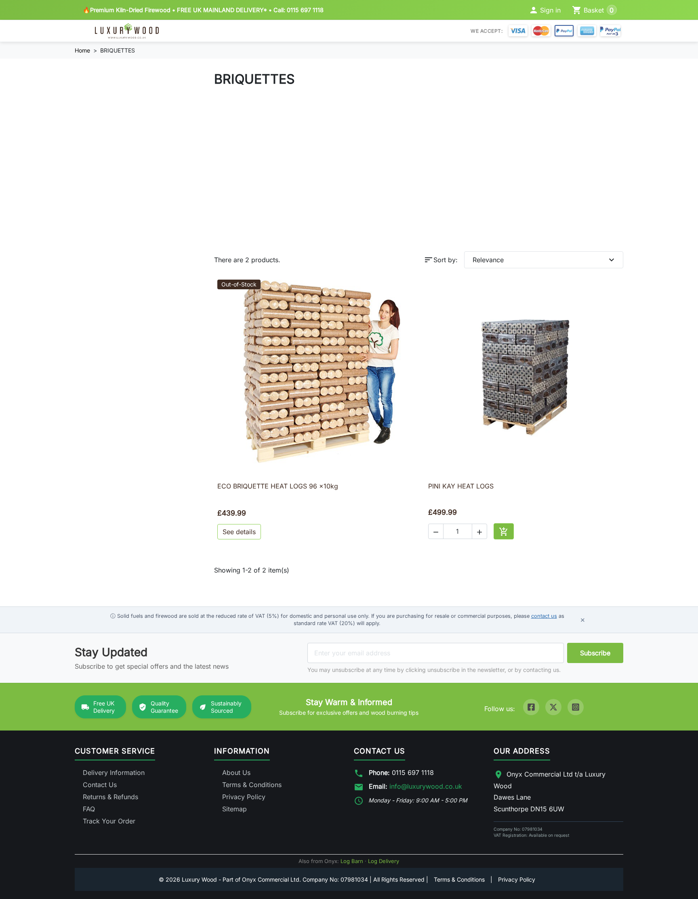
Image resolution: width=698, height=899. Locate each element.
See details (239, 532)
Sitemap (234, 809)
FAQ (89, 809)
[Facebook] (531, 707)
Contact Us (100, 785)
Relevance (544, 260)
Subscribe (595, 653)
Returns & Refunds (110, 797)
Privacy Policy (243, 797)
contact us (544, 616)
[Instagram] (576, 707)
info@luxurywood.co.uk (425, 786)
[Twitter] (553, 707)
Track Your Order (109, 821)
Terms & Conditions (252, 785)
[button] (436, 531)
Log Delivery (383, 861)
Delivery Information (114, 772)
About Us (236, 772)
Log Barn (352, 861)
